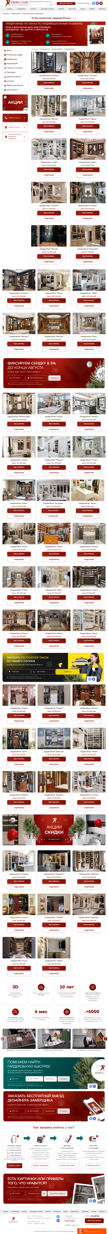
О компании (21, 9)
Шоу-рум (61, 9)
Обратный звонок (94, 1220)
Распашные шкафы (14, 55)
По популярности (45, 49)
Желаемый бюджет (37, 378)
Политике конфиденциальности (17, 384)
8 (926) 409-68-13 (83, 5)
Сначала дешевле (57, 49)
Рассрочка (72, 9)
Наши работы (12, 90)
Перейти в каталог (93, 1165)
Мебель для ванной (15, 85)
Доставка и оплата (47, 9)
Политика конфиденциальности (44, 1231)
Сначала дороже (69, 49)
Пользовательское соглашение (64, 1231)
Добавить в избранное (71, 1225)
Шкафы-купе (12, 59)
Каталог (33, 9)
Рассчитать (49, 83)
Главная (9, 9)
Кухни (9, 50)
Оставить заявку (14, 1165)
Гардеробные (15, 13)
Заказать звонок (66, 3)
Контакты (102, 9)
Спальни (10, 81)
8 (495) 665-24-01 (83, 1)
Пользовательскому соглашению (34, 384)
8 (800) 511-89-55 (83, 3)
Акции (82, 9)
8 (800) (92, 1216)
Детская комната (14, 77)
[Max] (97, 3)
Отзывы (91, 9)
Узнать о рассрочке (67, 1165)
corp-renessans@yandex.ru (93, 1224)
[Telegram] (93, 3)
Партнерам (85, 1211)
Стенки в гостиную (15, 68)
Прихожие (11, 72)
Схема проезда (70, 1220)
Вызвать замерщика (41, 1165)
